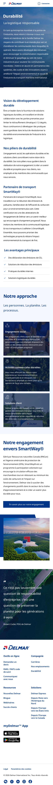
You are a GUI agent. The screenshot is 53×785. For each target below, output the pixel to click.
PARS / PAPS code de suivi (11, 670)
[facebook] (30, 781)
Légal (5, 769)
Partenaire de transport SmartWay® (19, 189)
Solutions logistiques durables (21, 278)
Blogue (6, 698)
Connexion (46, 4)
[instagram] (24, 781)
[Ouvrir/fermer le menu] (4, 3)
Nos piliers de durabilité (19, 148)
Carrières (35, 662)
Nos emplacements (40, 666)
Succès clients (10, 707)
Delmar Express (38, 693)
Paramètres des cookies (21, 769)
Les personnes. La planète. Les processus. (24, 307)
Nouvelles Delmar (12, 693)
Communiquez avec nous (10, 677)
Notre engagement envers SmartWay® (23, 445)
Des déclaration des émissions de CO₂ (25, 257)
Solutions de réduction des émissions (25, 264)
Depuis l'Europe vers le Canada (38, 716)
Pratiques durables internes (20, 271)
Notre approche (20, 296)
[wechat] (5, 781)
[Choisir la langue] (15, 3)
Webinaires (8, 702)
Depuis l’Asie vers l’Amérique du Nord (39, 701)
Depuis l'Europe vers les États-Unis (40, 709)
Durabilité (13, 16)
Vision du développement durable (21, 103)
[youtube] (12, 781)
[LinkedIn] (18, 781)
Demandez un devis (10, 663)
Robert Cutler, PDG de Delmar (17, 624)
